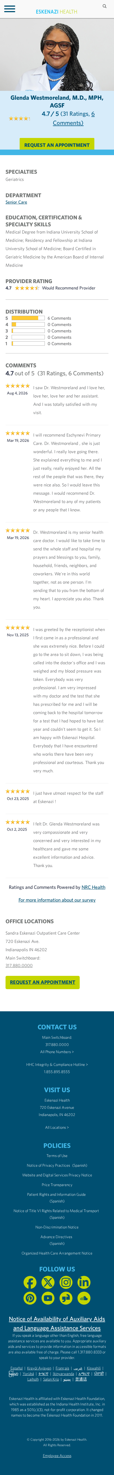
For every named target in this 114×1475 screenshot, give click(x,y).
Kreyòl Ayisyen (39, 1368)
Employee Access (57, 1455)
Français (62, 1368)
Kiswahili (94, 1368)
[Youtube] (48, 1298)
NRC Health (93, 887)
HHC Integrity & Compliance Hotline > (57, 1064)
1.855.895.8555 (57, 1071)
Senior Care (16, 202)
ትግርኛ (43, 1373)
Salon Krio (51, 1379)
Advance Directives (56, 1236)
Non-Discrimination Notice (57, 1227)
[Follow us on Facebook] (30, 1282)
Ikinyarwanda (63, 1373)
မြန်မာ (13, 1373)
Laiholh (33, 1379)
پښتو (67, 1379)
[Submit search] (105, 6)
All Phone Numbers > (57, 1051)
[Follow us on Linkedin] (83, 1282)
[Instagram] (65, 1282)
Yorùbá (28, 1373)
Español (17, 1368)
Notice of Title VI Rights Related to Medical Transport (56, 1210)
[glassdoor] (65, 1298)
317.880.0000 (19, 965)
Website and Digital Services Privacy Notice (57, 1175)
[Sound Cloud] (83, 1298)
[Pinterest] (30, 1298)
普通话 (81, 1379)
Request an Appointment (57, 145)
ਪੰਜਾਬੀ (99, 1373)
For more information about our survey (57, 900)
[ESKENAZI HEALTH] (57, 12)
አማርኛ (84, 1373)
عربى (78, 1368)
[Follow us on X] (48, 1282)
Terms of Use (57, 1155)
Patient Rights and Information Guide (56, 1194)
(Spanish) (79, 1165)
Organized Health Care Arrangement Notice (57, 1253)
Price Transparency (57, 1184)
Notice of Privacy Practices (48, 1165)
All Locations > (57, 1127)
